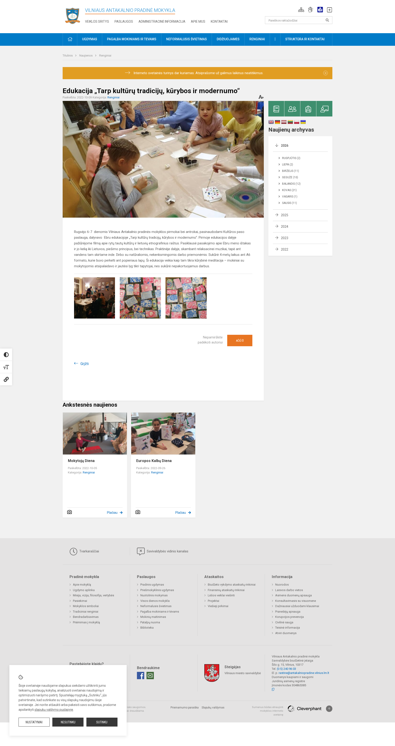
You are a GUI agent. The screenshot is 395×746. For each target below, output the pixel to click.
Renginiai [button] (257, 39)
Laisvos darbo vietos (289, 590)
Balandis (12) (291, 183)
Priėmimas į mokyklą (86, 622)
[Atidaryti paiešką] (327, 20)
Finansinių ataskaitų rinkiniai (226, 590)
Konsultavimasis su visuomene (295, 601)
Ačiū (240, 340)
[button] (301, 9)
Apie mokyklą (82, 584)
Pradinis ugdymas (152, 584)
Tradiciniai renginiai (85, 611)
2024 (284, 226)
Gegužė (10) (290, 177)
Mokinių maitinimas (153, 617)
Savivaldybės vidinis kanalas (167, 551)
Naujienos (86, 55)
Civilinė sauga (284, 622)
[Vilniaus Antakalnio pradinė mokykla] (74, 16)
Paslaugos (124, 21)
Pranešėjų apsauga (287, 611)
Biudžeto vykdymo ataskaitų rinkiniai (232, 584)
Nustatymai (34, 722)
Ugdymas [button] (89, 39)
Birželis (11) (290, 171)
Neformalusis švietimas (155, 606)
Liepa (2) (287, 164)
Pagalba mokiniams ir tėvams (159, 611)
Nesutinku (68, 722)
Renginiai (105, 55)
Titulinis (68, 55)
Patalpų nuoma (150, 622)
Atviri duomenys (285, 633)
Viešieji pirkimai (218, 606)
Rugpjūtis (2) (291, 158)
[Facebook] (140, 675)
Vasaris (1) (289, 196)
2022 (284, 249)
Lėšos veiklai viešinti (221, 595)
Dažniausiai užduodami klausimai (297, 606)
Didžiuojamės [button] (228, 39)
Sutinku (101, 722)
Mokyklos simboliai (86, 606)
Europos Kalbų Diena (154, 461)
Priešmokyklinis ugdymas (157, 590)
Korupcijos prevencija (289, 617)
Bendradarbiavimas (86, 617)
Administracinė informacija (162, 21)
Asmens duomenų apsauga (293, 595)
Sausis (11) (289, 203)
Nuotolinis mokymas (154, 595)
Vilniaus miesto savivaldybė (242, 673)
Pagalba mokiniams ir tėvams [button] (131, 39)
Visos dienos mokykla (155, 601)
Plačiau (112, 512)
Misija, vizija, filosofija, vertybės (93, 595)
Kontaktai (219, 21)
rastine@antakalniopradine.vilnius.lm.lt (304, 673)
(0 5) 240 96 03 (286, 668)
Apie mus (198, 21)
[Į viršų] (329, 708)
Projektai (213, 601)
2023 (284, 238)
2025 (284, 215)
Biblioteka (147, 627)
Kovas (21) (289, 190)
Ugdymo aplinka (84, 590)
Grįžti (84, 364)
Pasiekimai (80, 601)
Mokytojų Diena (81, 461)
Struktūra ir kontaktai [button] (305, 39)
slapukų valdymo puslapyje (54, 709)
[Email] (150, 675)
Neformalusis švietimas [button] (186, 39)
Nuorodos (282, 584)
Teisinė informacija (287, 627)
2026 (284, 145)
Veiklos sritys (97, 21)
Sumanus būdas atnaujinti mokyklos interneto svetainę (267, 711)
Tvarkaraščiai (88, 551)
